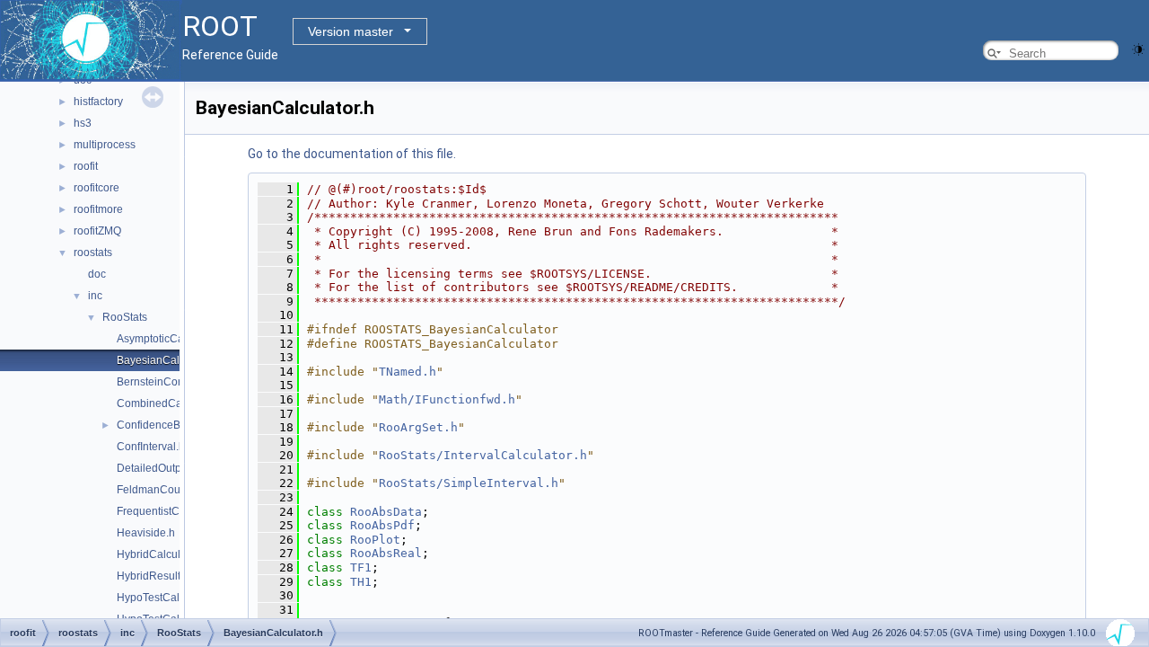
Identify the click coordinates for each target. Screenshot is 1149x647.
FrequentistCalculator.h (173, 511)
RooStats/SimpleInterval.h (468, 483)
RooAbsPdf (382, 525)
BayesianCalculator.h (169, 360)
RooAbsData (386, 511)
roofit (86, 166)
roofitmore (98, 209)
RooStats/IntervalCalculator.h (483, 455)
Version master (350, 31)
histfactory (98, 101)
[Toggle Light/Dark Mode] (1138, 48)
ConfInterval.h (151, 446)
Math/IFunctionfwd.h (447, 399)
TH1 (361, 582)
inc (95, 295)
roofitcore (96, 188)
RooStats (124, 317)
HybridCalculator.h (162, 554)
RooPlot (375, 539)
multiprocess (105, 144)
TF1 (361, 567)
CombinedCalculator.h (171, 403)
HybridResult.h (153, 576)
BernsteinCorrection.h (170, 382)
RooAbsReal (386, 553)
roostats (93, 252)
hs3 (83, 123)
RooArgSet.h (418, 427)
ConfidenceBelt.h (159, 425)
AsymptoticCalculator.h (172, 338)
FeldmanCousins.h (163, 489)
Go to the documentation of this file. (352, 153)
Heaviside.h (146, 533)
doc (97, 274)
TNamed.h (407, 371)
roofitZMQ (97, 231)
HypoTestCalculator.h (169, 597)
